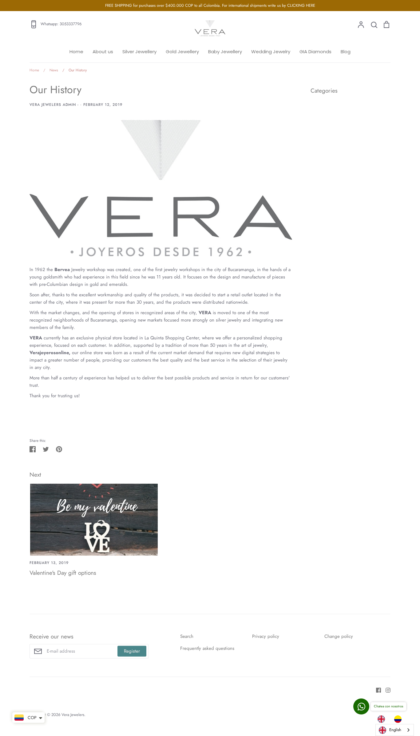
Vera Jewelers (72, 715)
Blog (346, 51)
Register (132, 651)
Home (76, 51)
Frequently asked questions (207, 648)
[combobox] (394, 730)
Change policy (338, 636)
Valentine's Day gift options (63, 573)
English (395, 730)
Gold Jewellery (182, 51)
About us (103, 51)
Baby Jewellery (225, 51)
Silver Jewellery (139, 51)
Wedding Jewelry (270, 51)
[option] (399, 719)
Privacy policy (265, 636)
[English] (382, 719)
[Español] (399, 719)
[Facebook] (376, 689)
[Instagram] (385, 689)
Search (186, 636)
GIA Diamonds (315, 51)
